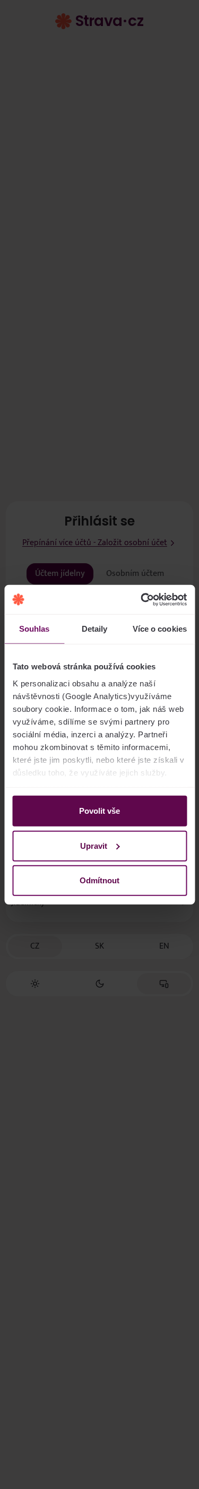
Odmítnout (99, 880)
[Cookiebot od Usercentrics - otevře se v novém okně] (142, 599)
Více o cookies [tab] (160, 628)
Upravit (93, 845)
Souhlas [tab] (34, 628)
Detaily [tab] (95, 628)
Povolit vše (99, 810)
